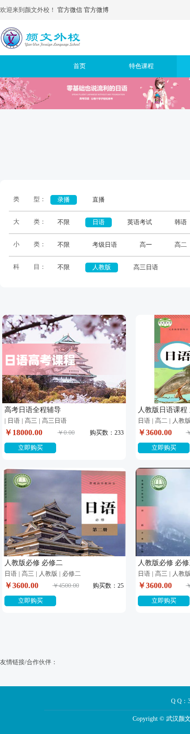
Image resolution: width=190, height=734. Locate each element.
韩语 (181, 222)
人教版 (101, 267)
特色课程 (141, 66)
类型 (26, 199)
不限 (63, 222)
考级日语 (104, 244)
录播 (63, 199)
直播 (98, 199)
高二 (181, 244)
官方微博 (96, 10)
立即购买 (30, 447)
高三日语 (145, 267)
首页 (79, 66)
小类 (26, 244)
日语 (98, 222)
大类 (26, 221)
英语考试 (139, 222)
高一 (146, 244)
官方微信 (69, 10)
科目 (26, 267)
